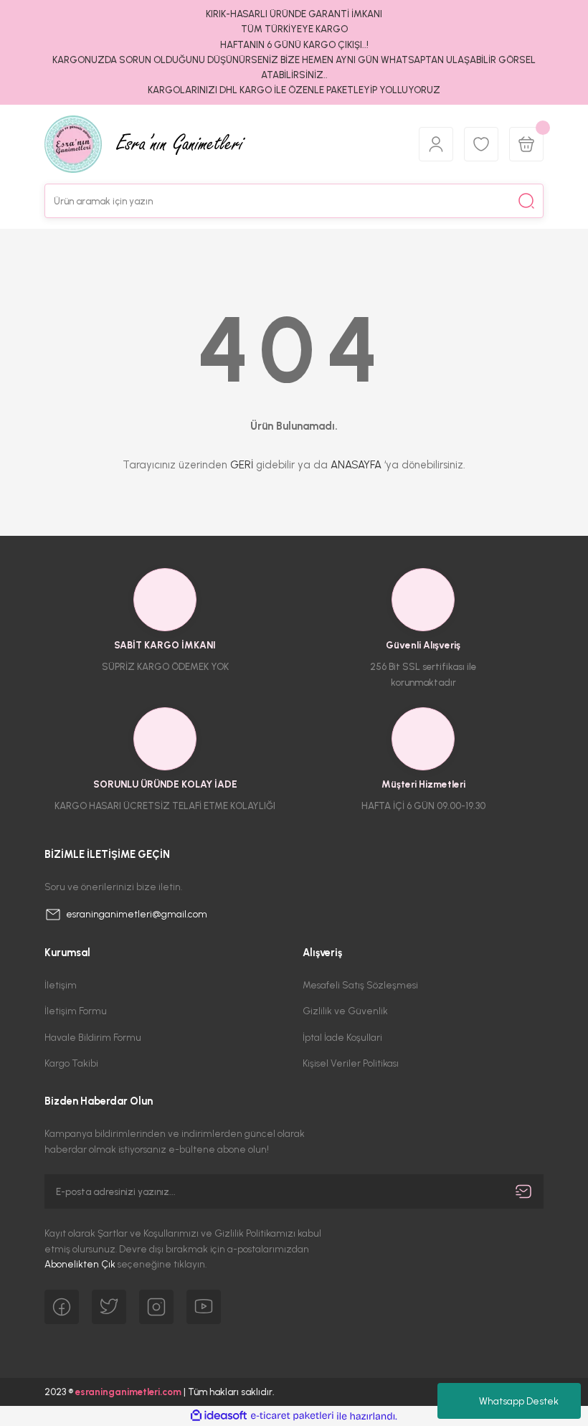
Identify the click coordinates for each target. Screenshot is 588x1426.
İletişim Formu (75, 1010)
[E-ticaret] (292, 1416)
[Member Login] (436, 144)
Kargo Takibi (71, 1063)
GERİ (241, 464)
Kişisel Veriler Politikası (351, 1063)
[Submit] (523, 1191)
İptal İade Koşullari (342, 1037)
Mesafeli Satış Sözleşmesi (360, 985)
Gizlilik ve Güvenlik (345, 1010)
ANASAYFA (356, 464)
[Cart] (526, 144)
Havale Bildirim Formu (92, 1037)
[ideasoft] (218, 1416)
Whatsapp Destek (519, 1401)
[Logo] (223, 144)
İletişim (60, 985)
